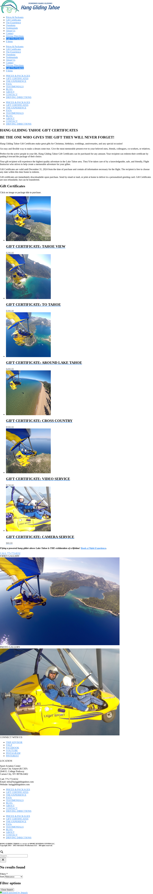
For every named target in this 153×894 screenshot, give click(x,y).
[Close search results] (3, 859)
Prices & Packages (14, 17)
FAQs (9, 84)
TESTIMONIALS (15, 86)
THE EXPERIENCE (16, 81)
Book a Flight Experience (93, 548)
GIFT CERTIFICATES (17, 78)
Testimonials (12, 28)
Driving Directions (15, 36)
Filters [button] (7, 873)
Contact (9, 33)
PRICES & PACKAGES (18, 76)
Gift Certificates (13, 20)
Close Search (7, 890)
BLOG (9, 89)
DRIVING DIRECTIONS (18, 97)
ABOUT (10, 92)
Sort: (2, 876)
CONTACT (11, 94)
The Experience (13, 22)
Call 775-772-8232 (15, 38)
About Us (10, 30)
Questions (10, 25)
